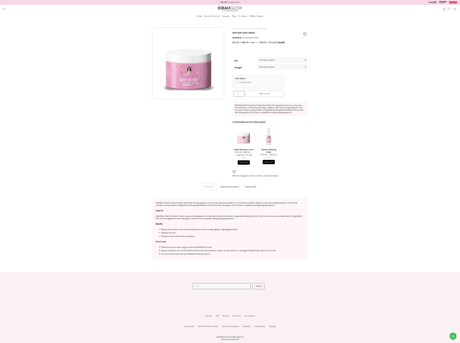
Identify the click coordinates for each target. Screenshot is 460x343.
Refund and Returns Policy (208, 326)
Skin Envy (259, 176)
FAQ (217, 316)
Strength (238, 67)
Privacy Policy (189, 326)
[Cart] (454, 9)
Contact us (236, 316)
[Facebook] (220, 298)
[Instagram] (227, 298)
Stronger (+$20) (245, 82)
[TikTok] (233, 298)
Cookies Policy (259, 326)
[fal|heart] (449, 9)
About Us (208, 316)
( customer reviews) (250, 38)
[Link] (432, 2)
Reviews (225, 316)
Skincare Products (244, 29)
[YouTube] (240, 298)
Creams (253, 176)
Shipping (272, 326)
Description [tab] (209, 187)
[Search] (4, 9)
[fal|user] (444, 9)
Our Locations (249, 316)
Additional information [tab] (229, 187)
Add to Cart (244, 162)
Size (236, 61)
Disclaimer (247, 326)
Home (234, 29)
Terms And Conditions (230, 326)
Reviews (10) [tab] (250, 187)
